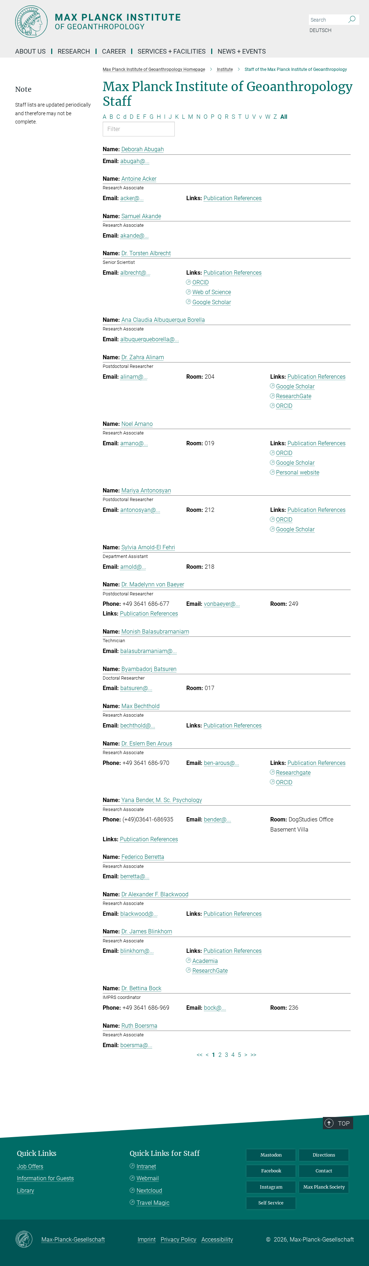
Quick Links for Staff (165, 1153)
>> (253, 1054)
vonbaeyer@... (222, 603)
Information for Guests (45, 1178)
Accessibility (217, 1239)
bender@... (217, 819)
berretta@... (135, 876)
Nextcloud (149, 1190)
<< (200, 1054)
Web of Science (211, 292)
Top (344, 1123)
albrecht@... (135, 272)
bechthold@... (137, 725)
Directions (324, 1155)
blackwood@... (139, 913)
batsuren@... (136, 688)
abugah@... (135, 161)
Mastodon (271, 1155)
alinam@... (134, 376)
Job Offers (30, 1166)
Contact (324, 1170)
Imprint (147, 1239)
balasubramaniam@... (148, 651)
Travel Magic (153, 1202)
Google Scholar (211, 302)
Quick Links (37, 1153)
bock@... (215, 1007)
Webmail (148, 1178)
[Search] (351, 20)
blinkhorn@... (137, 950)
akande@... (134, 235)
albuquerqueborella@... (149, 339)
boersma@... (136, 1045)
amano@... (134, 443)
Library (25, 1190)
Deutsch (321, 30)
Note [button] (23, 89)
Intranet (146, 1166)
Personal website (297, 472)
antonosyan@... (140, 509)
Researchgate (293, 772)
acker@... (132, 198)
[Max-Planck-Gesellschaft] (28, 1239)
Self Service (271, 1203)
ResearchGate (293, 396)
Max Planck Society (324, 1187)
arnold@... (133, 566)
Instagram (271, 1187)
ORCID (200, 282)
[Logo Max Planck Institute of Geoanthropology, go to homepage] (150, 21)
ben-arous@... (221, 763)
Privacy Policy (178, 1239)
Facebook (271, 1170)
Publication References (233, 198)
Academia (205, 961)
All (283, 116)
